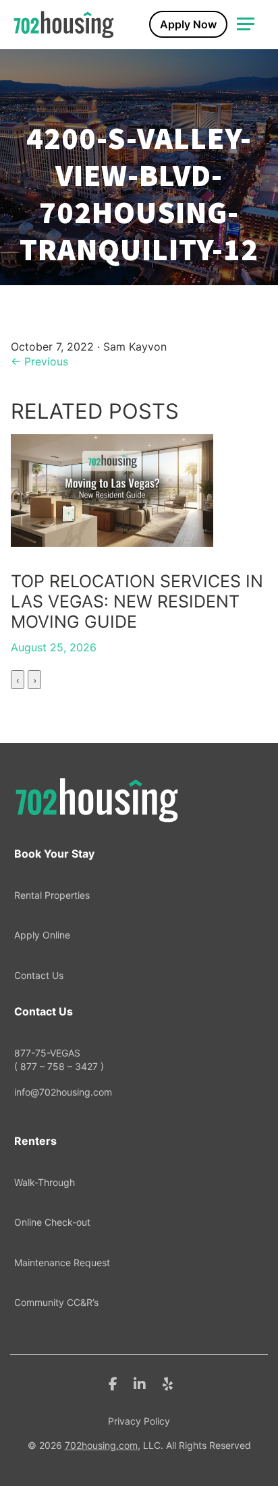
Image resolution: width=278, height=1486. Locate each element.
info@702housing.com (63, 1092)
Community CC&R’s (56, 1302)
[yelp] (168, 1383)
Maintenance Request (62, 1262)
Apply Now (188, 24)
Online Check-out (52, 1222)
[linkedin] (140, 1383)
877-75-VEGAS (59, 1059)
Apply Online (42, 935)
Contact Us (38, 975)
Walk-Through (44, 1182)
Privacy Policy (139, 1421)
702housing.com (101, 1445)
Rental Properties (52, 895)
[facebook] (113, 1383)
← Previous (39, 361)
